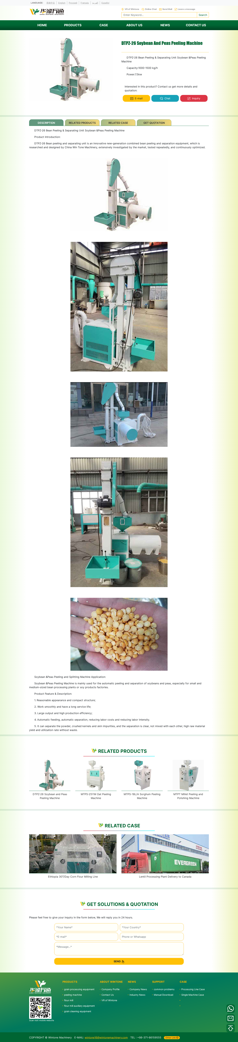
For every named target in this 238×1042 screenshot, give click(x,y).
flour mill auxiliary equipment (79, 1005)
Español (105, 3)
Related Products (82, 122)
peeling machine (73, 994)
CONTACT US (196, 25)
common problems (164, 989)
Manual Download (163, 994)
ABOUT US (134, 25)
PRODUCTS (73, 25)
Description (46, 122)
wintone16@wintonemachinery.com (106, 1037)
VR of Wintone (109, 1000)
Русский (73, 3)
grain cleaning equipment (77, 1011)
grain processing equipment (79, 989)
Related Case (118, 122)
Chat (167, 98)
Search (203, 15)
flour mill (68, 1000)
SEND (117, 961)
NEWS (165, 25)
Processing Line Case (193, 989)
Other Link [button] (170, 1037)
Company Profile (110, 989)
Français (85, 3)
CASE (103, 25)
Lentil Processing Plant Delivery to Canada (165, 876)
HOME (42, 25)
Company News (138, 989)
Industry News (137, 994)
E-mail (139, 98)
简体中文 (50, 3)
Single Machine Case (192, 994)
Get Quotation (154, 122)
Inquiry (196, 98)
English (61, 3)
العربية (95, 3)
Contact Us (108, 994)
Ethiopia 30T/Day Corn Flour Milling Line (73, 876)
